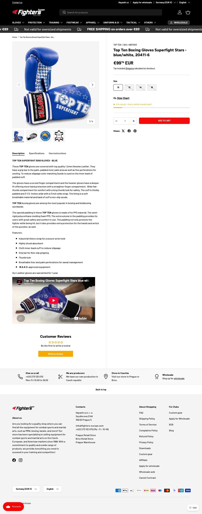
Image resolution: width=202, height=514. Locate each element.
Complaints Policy (148, 430)
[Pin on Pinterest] (135, 131)
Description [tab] (18, 153)
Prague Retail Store (86, 435)
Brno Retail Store (84, 438)
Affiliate (143, 460)
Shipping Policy (147, 418)
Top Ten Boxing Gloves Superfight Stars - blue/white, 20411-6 (37, 37)
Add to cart (164, 120)
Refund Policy (146, 436)
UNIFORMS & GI (111, 22)
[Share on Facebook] (129, 131)
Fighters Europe (24, 503)
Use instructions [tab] (57, 153)
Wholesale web (147, 471)
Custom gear (145, 454)
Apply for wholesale (142, 2)
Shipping (130, 68)
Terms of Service (148, 424)
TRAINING (54, 22)
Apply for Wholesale (179, 418)
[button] (188, 12)
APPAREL (91, 22)
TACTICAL (131, 22)
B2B (171, 424)
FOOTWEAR (73, 22)
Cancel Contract (147, 477)
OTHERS (148, 22)
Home (14, 37)
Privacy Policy (146, 442)
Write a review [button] (55, 353)
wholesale (179, 378)
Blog (171, 430)
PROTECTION (35, 22)
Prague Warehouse (85, 442)
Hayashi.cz (123, 2)
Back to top (101, 389)
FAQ (141, 412)
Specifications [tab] (36, 153)
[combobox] (110, 12)
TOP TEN (117, 44)
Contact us (17, 2)
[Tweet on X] (123, 131)
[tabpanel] (55, 242)
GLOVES (16, 22)
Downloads (145, 448)
